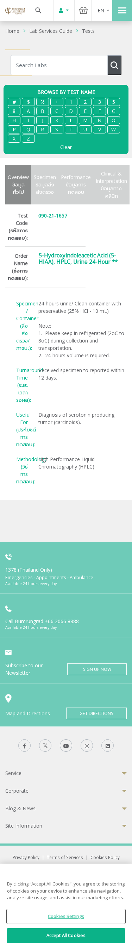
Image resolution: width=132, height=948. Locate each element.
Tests (88, 31)
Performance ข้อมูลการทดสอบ (76, 184)
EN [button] (101, 10)
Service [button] (13, 773)
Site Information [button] (23, 825)
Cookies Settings (66, 916)
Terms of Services (65, 857)
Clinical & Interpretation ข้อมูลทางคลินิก (111, 184)
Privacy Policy (26, 857)
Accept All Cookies (66, 935)
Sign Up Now (97, 669)
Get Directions (96, 713)
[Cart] (83, 10)
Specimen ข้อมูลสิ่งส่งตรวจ (45, 184)
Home (12, 31)
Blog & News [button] (20, 808)
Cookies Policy (105, 857)
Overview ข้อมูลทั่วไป (18, 184)
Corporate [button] (17, 790)
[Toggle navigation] (122, 10)
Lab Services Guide (50, 31)
